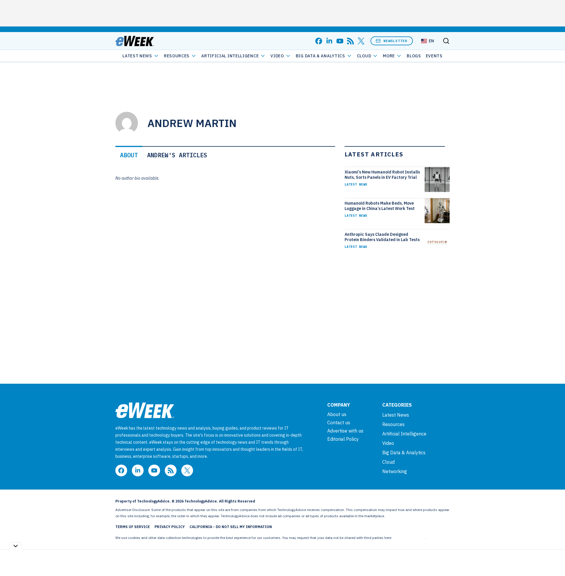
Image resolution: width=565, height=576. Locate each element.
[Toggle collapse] (15, 546)
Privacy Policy (169, 527)
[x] (361, 41)
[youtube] (339, 41)
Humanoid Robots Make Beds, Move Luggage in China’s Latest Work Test (380, 206)
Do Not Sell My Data (409, 537)
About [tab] (129, 155)
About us (336, 414)
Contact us (338, 422)
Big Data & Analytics (320, 56)
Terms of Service (132, 527)
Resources (393, 424)
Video (277, 56)
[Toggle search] (446, 40)
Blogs (414, 56)
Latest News (137, 56)
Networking (394, 471)
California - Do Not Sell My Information (231, 527)
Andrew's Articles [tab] (177, 155)
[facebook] (318, 41)
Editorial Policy (343, 439)
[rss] (350, 41)
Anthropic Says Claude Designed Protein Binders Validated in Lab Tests (382, 237)
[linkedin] (329, 41)
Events (434, 56)
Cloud (364, 56)
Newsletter (395, 41)
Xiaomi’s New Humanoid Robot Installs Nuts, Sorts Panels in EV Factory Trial (382, 174)
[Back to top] (553, 558)
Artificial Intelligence (230, 56)
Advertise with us (345, 430)
